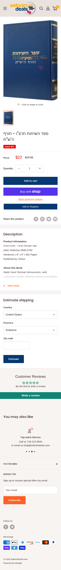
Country (7, 307)
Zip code (8, 338)
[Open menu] (5, 8)
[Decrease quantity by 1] (19, 168)
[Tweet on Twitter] (48, 219)
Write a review (30, 395)
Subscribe (14, 500)
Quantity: (8, 168)
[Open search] (41, 8)
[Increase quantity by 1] (39, 168)
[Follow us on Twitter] (12, 527)
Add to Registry (30, 206)
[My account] (48, 8)
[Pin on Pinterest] (42, 219)
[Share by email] (55, 219)
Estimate (13, 359)
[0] (55, 8)
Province (8, 323)
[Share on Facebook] (36, 219)
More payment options (30, 199)
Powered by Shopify (12, 563)
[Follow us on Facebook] (5, 527)
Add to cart (30, 180)
